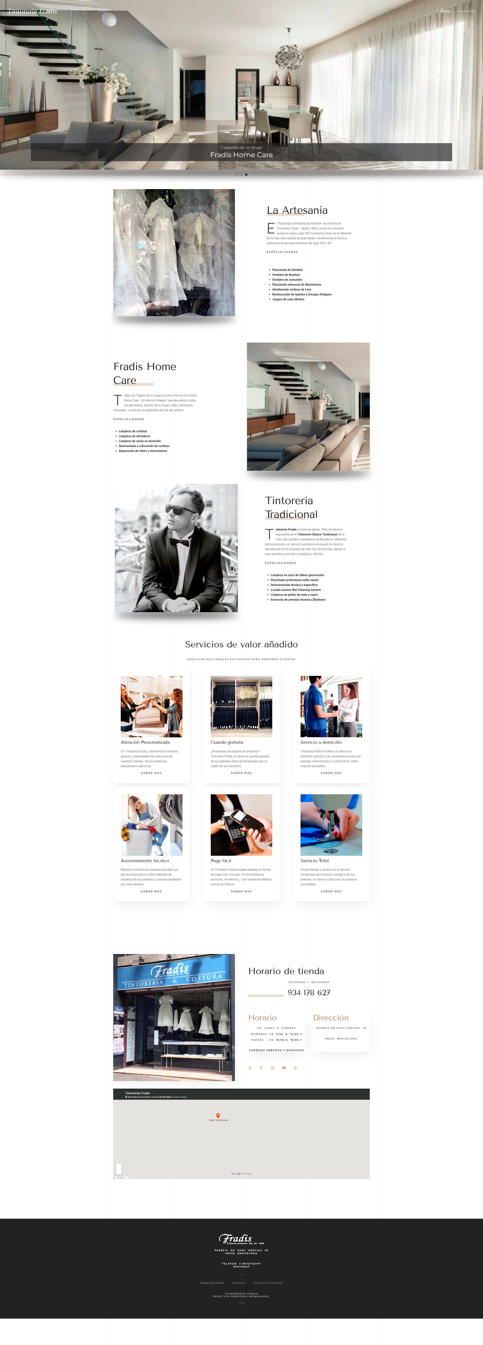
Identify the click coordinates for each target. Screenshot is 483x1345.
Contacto (466, 11)
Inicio (445, 11)
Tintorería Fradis (32, 11)
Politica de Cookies (268, 1283)
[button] (151, 725)
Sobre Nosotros (212, 1283)
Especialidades (282, 252)
